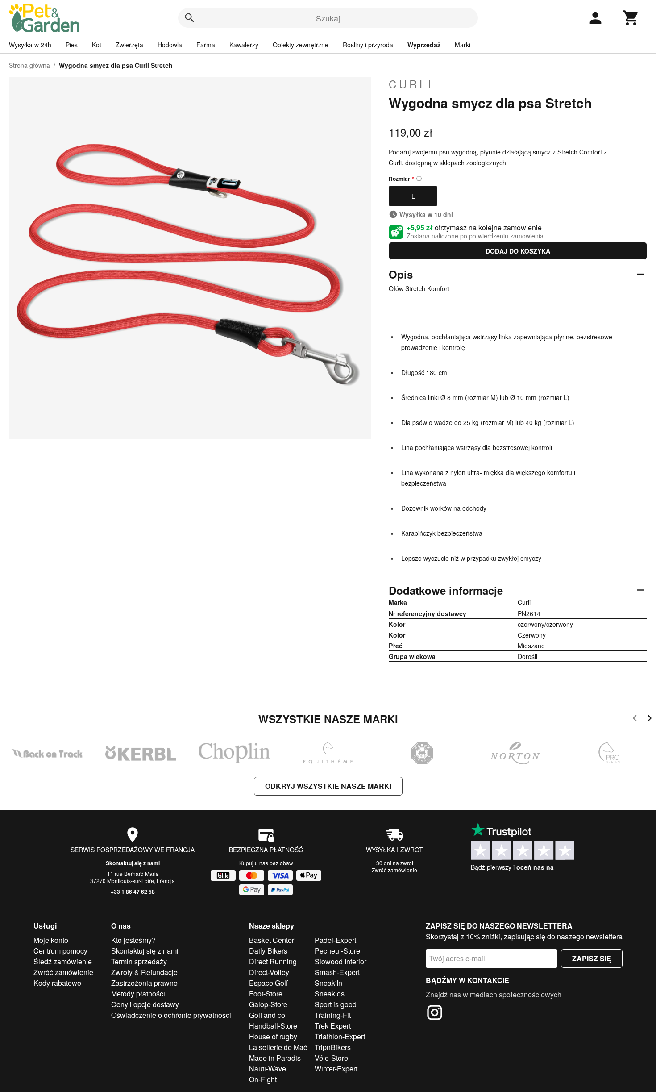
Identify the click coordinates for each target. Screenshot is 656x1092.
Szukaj (328, 18)
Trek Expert (333, 1026)
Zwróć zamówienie (394, 870)
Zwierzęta (129, 44)
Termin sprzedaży (139, 961)
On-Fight (263, 1079)
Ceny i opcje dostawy (145, 1004)
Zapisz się (591, 958)
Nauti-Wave (267, 1068)
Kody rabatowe (57, 983)
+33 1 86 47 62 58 (133, 892)
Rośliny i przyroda (368, 44)
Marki (462, 44)
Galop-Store (268, 1004)
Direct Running (273, 961)
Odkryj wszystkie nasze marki (328, 786)
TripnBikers (333, 1047)
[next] (649, 719)
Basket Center (271, 940)
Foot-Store (265, 993)
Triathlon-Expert (340, 1036)
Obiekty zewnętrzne (300, 44)
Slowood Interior (340, 961)
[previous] (634, 719)
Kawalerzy (243, 44)
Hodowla (170, 44)
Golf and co (267, 1015)
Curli (411, 84)
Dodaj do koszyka (518, 250)
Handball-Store (273, 1026)
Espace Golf (268, 983)
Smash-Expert (337, 972)
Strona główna (29, 65)
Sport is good (336, 1004)
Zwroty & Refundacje (144, 972)
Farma (205, 44)
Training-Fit (333, 1015)
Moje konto (50, 940)
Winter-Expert (336, 1068)
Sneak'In (328, 983)
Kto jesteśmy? (133, 940)
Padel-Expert (335, 940)
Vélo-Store (331, 1058)
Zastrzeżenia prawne (144, 983)
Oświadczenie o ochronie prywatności (171, 1015)
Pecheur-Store (337, 951)
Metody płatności (138, 993)
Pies (72, 44)
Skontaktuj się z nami (133, 863)
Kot (96, 44)
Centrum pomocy (60, 951)
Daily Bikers (268, 951)
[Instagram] (435, 1014)
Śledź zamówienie (62, 961)
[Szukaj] (189, 18)
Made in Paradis (275, 1058)
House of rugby (273, 1036)
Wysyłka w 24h (30, 44)
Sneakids (330, 993)
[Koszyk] (631, 18)
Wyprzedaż (423, 44)
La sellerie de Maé (278, 1047)
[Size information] (419, 178)
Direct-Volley (269, 972)
